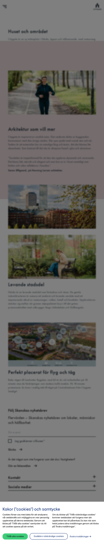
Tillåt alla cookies (15, 536)
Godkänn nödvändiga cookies (49, 536)
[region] (52, 524)
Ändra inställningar (79, 536)
